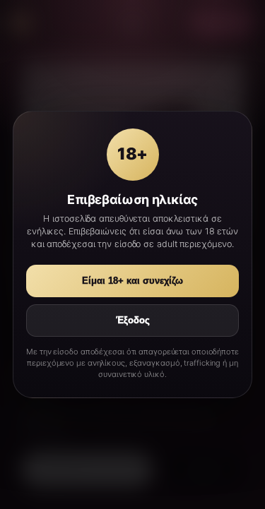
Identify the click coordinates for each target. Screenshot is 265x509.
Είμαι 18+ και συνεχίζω (132, 281)
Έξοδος (133, 320)
